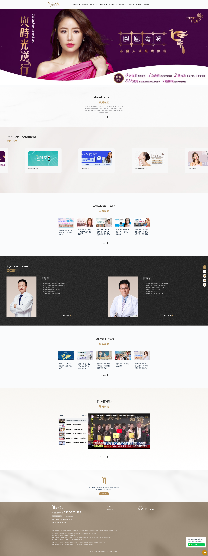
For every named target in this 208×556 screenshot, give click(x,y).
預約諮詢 (146, 4)
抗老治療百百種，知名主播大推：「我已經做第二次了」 (76, 433)
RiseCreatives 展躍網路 (101, 551)
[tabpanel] (119, 431)
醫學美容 (121, 4)
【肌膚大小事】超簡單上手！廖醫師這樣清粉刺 (76, 438)
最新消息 (139, 4)
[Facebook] (142, 509)
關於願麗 (75, 4)
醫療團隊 (85, 4)
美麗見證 (131, 4)
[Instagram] (146, 509)
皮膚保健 (102, 4)
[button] (2, 47)
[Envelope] (153, 509)
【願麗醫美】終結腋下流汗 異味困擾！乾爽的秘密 (76, 442)
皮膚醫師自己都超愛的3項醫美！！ (75, 424)
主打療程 (92, 4)
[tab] (73, 420)
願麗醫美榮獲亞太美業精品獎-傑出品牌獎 (76, 420)
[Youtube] (150, 509)
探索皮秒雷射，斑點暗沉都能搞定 (74, 429)
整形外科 (112, 4)
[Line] (139, 509)
